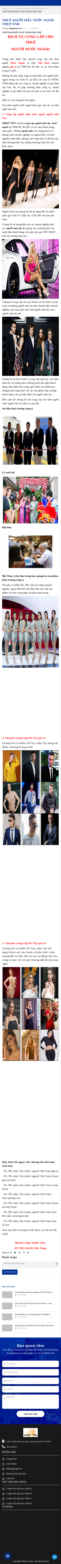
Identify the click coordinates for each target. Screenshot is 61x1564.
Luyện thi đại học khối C (19, 1498)
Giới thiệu (11, 1464)
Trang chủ (6, 8)
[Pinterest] (24, 1252)
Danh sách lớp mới (16, 1473)
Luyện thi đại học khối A (19, 1488)
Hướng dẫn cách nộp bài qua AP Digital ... (33, 1314)
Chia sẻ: (5, 1252)
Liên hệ (10, 1478)
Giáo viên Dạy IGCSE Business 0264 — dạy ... (34, 1303)
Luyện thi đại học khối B (19, 1493)
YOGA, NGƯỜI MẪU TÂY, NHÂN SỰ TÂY (30, 8)
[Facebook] (10, 1252)
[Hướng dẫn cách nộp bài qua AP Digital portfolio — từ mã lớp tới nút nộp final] (7, 1316)
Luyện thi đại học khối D (19, 1503)
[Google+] (19, 1252)
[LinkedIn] (28, 1252)
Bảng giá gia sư (14, 1468)
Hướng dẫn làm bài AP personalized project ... (35, 1325)
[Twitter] (15, 1252)
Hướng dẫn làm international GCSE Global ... (34, 1292)
